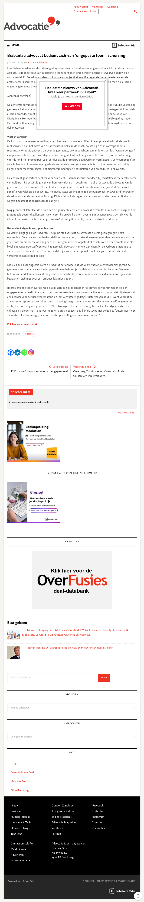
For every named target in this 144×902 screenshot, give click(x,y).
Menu (15, 45)
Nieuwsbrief (81, 7)
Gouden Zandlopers (64, 805)
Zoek (105, 677)
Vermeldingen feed (22, 772)
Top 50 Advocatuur (63, 811)
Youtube (97, 822)
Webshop (112, 7)
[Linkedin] (17, 352)
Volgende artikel (82, 367)
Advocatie (32, 24)
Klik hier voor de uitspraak (22, 324)
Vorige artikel (60, 367)
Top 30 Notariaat (61, 817)
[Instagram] (31, 352)
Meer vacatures (126, 413)
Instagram (98, 817)
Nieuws (28, 334)
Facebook (97, 805)
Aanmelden (72, 106)
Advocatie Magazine (64, 822)
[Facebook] (11, 352)
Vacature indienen (21, 860)
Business (16, 811)
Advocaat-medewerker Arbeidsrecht (29, 402)
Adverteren (17, 855)
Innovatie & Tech (21, 822)
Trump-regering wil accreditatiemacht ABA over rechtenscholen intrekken (70, 648)
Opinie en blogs (20, 828)
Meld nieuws (18, 849)
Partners (56, 834)
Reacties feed (19, 781)
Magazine (97, 7)
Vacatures (57, 828)
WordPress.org (20, 790)
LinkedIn (97, 811)
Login (14, 763)
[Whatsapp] (24, 352)
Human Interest (20, 817)
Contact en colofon (85, 11)
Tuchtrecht (17, 834)
